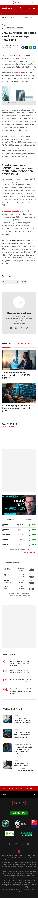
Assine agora (19, 813)
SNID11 (29, 13)
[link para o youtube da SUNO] (28, 844)
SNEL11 (22, 13)
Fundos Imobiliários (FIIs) (14, 28)
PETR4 (6, 525)
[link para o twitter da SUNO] (16, 844)
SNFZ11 (6, 13)
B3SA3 (6, 530)
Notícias (4, 17)
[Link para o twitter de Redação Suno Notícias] (21, 328)
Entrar (33, 2)
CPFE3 (6, 540)
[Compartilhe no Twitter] (26, 47)
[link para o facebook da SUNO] (10, 844)
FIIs (4, 25)
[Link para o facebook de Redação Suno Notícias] (16, 328)
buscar (20, 8)
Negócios (12, 17)
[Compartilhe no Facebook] (23, 47)
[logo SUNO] (17, 2)
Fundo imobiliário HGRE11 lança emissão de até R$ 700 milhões (16, 375)
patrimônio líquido (9, 182)
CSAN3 (6, 545)
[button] (29, 8)
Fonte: (29, 552)
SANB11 (7, 535)
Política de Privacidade (15, 788)
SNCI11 (20, 55)
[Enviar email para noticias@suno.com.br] (11, 328)
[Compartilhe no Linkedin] (34, 47)
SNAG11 (14, 13)
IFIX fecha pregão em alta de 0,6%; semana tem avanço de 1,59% (16, 408)
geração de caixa (18, 73)
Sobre (3, 788)
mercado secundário (12, 211)
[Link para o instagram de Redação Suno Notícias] (27, 328)
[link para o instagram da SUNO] (22, 844)
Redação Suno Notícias (19, 313)
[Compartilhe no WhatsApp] (30, 47)
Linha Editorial (29, 788)
